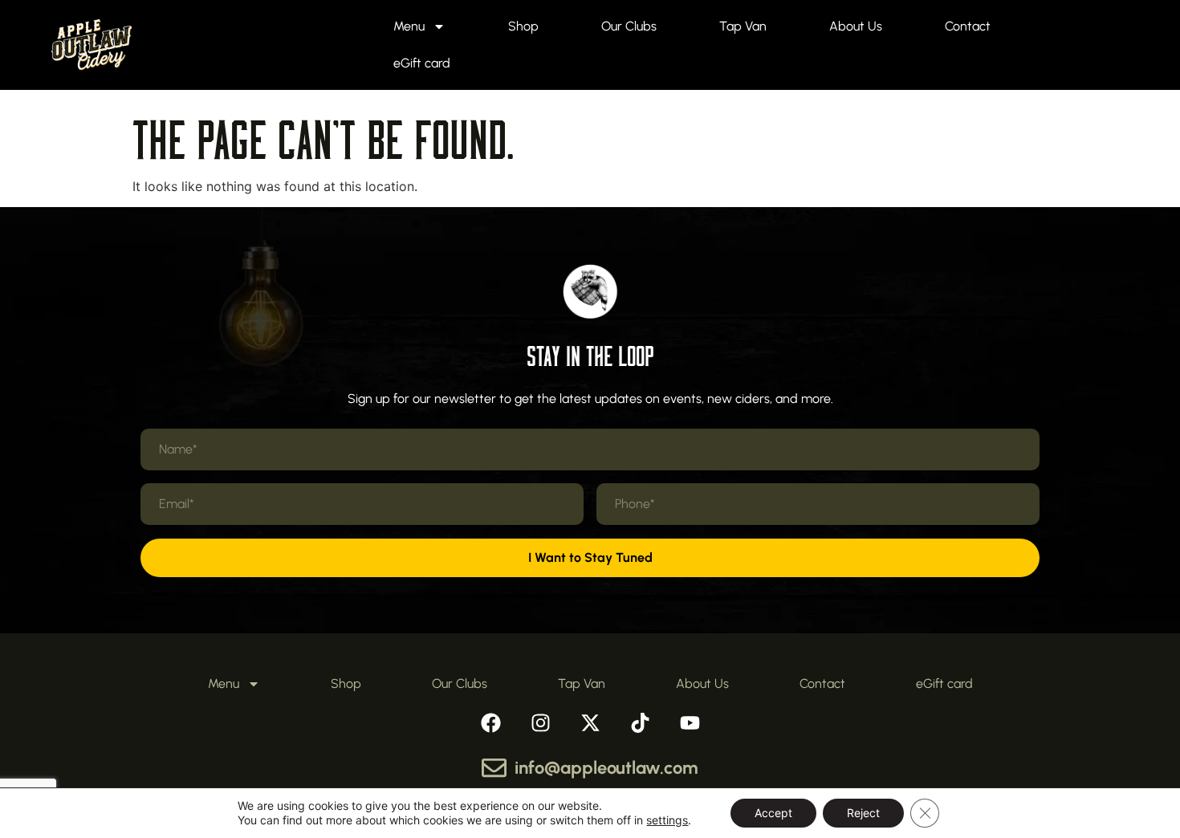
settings (667, 820)
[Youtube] (689, 722)
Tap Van (743, 26)
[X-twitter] (590, 722)
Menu (409, 26)
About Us (855, 26)
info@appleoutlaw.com (606, 768)
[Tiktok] (640, 722)
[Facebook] (490, 722)
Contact (968, 26)
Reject (863, 813)
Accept (773, 813)
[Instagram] (540, 722)
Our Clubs (629, 26)
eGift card (421, 63)
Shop (523, 26)
